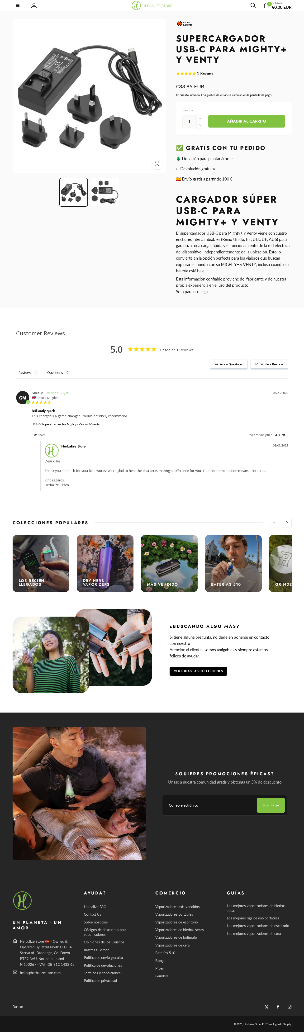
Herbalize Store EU (255, 1024)
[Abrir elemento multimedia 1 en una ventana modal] (89, 96)
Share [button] (41, 435)
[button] (18, 5)
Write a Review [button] (272, 364)
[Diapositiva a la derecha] (287, 523)
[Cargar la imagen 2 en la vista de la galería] (105, 192)
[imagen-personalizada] (23, 909)
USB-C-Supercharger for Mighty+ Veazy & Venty (66, 424)
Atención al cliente (186, 649)
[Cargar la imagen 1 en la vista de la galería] (74, 192)
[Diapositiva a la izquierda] (274, 523)
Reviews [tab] (25, 372)
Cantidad (188, 110)
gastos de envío (217, 95)
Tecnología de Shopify (279, 1024)
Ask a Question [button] (231, 364)
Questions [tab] (55, 372)
